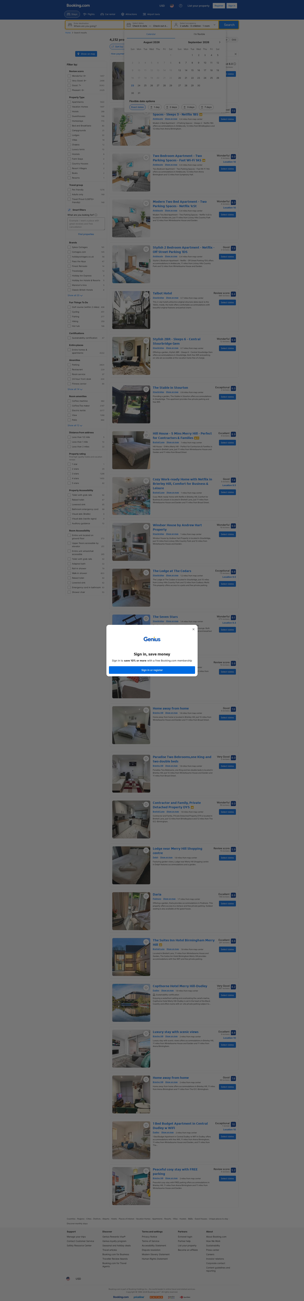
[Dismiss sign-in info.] (193, 629)
